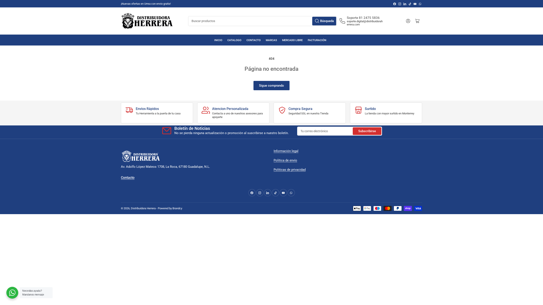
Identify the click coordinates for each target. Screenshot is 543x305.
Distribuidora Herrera (143, 208)
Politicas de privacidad (290, 170)
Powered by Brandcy (170, 208)
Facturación (317, 40)
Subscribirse (367, 131)
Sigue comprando (271, 85)
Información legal (286, 151)
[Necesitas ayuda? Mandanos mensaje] (12, 293)
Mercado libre (292, 40)
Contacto (253, 40)
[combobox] (262, 21)
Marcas (271, 40)
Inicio (218, 40)
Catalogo (234, 40)
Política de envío (285, 160)
